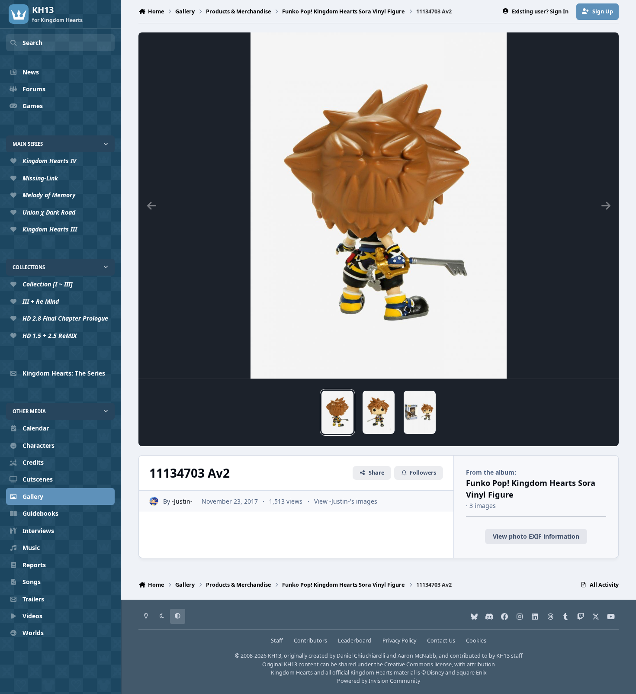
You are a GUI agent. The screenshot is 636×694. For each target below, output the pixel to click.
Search (32, 43)
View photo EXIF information (536, 536)
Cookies (476, 640)
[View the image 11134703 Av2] (337, 412)
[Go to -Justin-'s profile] (153, 501)
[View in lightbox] (379, 205)
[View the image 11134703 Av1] (379, 412)
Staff (277, 640)
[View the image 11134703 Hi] (420, 412)
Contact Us (441, 640)
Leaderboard (354, 640)
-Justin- (182, 501)
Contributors (310, 640)
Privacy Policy (399, 640)
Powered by (378, 680)
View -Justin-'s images (345, 501)
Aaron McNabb (417, 655)
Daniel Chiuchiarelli (361, 655)
